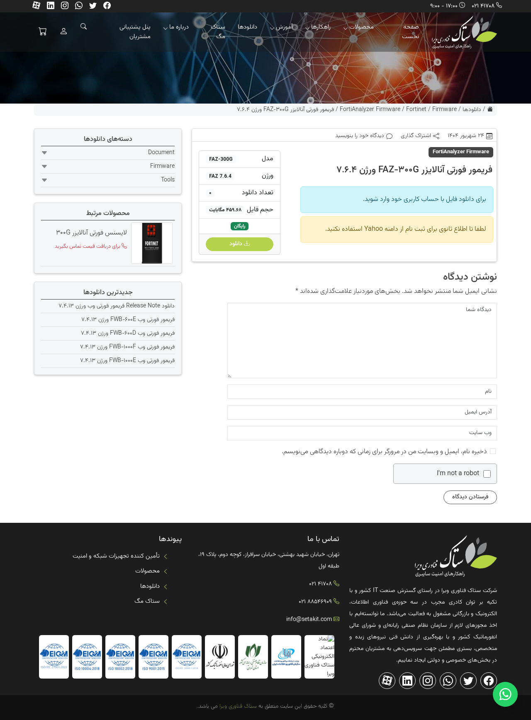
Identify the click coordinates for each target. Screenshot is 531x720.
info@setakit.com (309, 619)
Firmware (444, 110)
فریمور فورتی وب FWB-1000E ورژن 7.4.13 (127, 360)
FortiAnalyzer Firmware (370, 110)
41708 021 (483, 6)
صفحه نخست (410, 31)
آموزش (284, 27)
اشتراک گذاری (416, 136)
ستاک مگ (218, 31)
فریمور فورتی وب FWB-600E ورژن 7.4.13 (128, 319)
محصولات (361, 27)
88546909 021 (315, 601)
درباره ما (179, 27)
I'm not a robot (458, 474)
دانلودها (247, 27)
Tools (168, 180)
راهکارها (321, 27)
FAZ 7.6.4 (220, 176)
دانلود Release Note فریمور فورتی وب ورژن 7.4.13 (116, 306)
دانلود (236, 244)
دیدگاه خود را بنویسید (359, 136)
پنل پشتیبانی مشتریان (135, 31)
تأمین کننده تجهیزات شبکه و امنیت (116, 556)
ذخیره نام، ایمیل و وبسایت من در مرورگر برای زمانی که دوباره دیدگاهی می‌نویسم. (384, 452)
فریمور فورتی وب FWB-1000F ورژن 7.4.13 (127, 347)
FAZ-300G (221, 159)
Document (161, 152)
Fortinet (416, 110)
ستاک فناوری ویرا (237, 706)
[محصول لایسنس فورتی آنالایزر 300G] (151, 243)
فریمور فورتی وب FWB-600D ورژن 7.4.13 (128, 333)
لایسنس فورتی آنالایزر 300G (91, 233)
